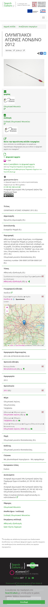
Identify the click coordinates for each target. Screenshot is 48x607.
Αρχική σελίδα (9, 26)
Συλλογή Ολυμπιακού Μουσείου (17, 121)
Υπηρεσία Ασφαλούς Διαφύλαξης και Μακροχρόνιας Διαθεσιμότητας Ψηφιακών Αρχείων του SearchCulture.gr (23, 169)
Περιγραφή (8, 235)
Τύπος (6, 268)
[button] (24, 322)
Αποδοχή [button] (24, 602)
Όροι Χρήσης (36, 583)
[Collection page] (5, 115)
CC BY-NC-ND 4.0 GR (12, 187)
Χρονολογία (9, 386)
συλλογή (7, 118)
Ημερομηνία (9, 376)
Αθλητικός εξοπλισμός (13, 281)
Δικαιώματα (9, 475)
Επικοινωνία (10, 583)
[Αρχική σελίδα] (16, 4)
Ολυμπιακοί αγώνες (12, 414)
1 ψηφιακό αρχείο (12, 157)
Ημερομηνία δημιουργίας (15, 352)
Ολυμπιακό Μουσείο (12, 106)
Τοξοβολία (8, 420)
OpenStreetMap (20, 345)
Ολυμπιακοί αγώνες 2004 (14, 429)
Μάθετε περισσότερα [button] (22, 596)
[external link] (4, 109)
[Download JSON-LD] (23, 50)
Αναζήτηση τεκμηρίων (27, 26)
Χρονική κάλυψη (11, 362)
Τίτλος (6, 206)
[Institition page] (5, 92)
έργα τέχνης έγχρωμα (12, 527)
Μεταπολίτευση (10, 369)
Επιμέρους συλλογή (12, 519)
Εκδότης (7, 446)
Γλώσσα (7, 455)
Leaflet (11, 345)
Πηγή (6, 436)
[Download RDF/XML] (13, 50)
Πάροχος (7, 503)
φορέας (7, 94)
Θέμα (6, 397)
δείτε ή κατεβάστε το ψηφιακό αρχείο (19, 164)
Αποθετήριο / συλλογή (14, 511)
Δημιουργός (9, 216)
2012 (6, 390)
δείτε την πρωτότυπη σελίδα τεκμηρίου (21, 141)
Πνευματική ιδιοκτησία (24, 585)
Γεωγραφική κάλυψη (13, 289)
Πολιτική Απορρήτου (23, 583)
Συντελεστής (9, 225)
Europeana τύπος (11, 465)
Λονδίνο (7, 299)
